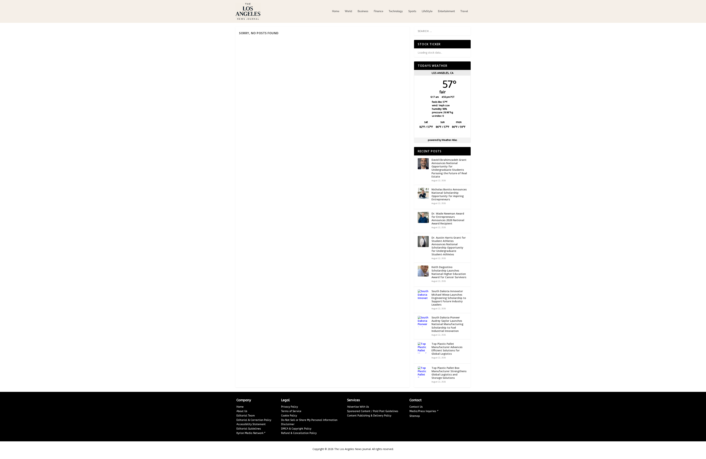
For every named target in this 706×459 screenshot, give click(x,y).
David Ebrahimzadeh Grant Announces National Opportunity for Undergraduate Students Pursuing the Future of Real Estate (449, 168)
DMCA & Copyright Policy (296, 428)
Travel (464, 11)
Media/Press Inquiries (423, 411)
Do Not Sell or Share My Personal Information (309, 420)
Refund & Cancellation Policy (299, 433)
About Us (241, 411)
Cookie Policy (289, 415)
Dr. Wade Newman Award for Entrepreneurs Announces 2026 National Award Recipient (448, 218)
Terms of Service (291, 411)
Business (363, 11)
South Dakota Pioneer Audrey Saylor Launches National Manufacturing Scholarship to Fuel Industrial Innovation (447, 324)
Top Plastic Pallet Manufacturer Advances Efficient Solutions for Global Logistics (447, 349)
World (348, 11)
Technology (396, 11)
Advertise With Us (358, 406)
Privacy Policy (289, 406)
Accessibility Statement (251, 424)
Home (335, 11)
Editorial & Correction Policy (253, 420)
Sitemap (414, 416)
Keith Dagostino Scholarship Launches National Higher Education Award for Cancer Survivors (449, 272)
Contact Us (416, 406)
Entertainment (446, 11)
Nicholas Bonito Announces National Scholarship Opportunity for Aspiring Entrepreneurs (449, 194)
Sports (412, 11)
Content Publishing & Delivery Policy (369, 415)
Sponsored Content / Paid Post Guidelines (372, 411)
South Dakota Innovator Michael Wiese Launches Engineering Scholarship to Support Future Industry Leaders (449, 298)
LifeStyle (427, 11)
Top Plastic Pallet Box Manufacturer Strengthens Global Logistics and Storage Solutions (449, 373)
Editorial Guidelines (248, 428)
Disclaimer (288, 424)
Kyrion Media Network (249, 433)
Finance (378, 11)
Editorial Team (245, 415)
